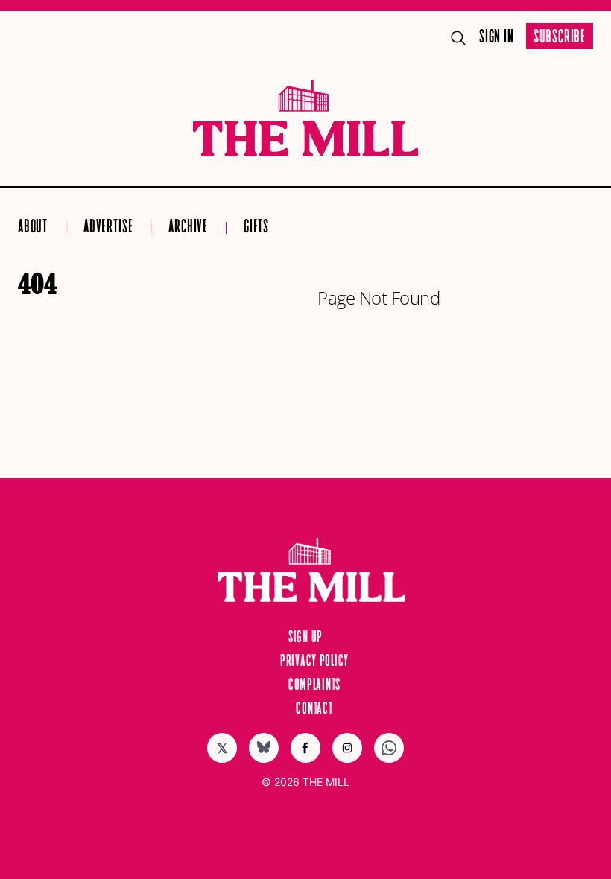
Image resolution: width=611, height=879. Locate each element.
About (33, 228)
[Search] (458, 38)
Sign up (305, 638)
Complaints (314, 685)
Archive (188, 228)
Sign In (496, 38)
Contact (314, 709)
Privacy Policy (314, 661)
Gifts (256, 228)
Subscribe (560, 38)
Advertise (108, 228)
